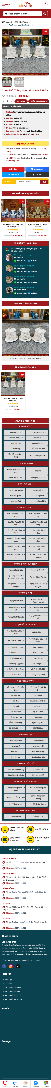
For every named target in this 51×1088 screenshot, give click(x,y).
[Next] (45, 52)
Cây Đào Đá (38, 658)
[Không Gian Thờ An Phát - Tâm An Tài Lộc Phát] (25, 4)
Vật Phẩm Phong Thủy (26, 625)
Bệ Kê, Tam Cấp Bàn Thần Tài (38, 556)
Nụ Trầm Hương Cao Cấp (38, 789)
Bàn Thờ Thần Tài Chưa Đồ (16, 556)
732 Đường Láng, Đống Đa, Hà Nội (25, 862)
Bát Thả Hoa (38, 653)
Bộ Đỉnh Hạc (16, 695)
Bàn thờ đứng (16, 443)
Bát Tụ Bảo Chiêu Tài (16, 640)
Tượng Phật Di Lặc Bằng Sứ (38, 608)
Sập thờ (38, 471)
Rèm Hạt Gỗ (38, 770)
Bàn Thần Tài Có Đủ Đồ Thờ (16, 531)
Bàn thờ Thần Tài (26, 508)
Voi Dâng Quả (38, 664)
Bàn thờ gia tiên (16, 432)
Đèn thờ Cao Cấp (38, 757)
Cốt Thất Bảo (16, 675)
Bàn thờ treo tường (38, 432)
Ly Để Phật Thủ (38, 723)
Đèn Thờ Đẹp (26, 734)
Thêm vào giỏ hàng (39, 101)
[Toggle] (48, 426)
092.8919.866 (21, 282)
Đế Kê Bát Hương (16, 728)
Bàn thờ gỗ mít (38, 496)
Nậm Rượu (38, 717)
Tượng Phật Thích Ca (16, 617)
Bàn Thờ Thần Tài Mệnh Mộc (16, 539)
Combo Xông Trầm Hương (38, 797)
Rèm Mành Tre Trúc (16, 775)
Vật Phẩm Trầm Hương (27, 781)
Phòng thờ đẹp (26, 463)
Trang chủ (8, 22)
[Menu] (7, 5)
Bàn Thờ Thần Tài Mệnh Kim (38, 531)
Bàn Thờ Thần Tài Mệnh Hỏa (16, 548)
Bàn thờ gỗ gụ (38, 490)
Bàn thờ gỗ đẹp (27, 484)
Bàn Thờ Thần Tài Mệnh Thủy (38, 539)
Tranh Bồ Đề (38, 817)
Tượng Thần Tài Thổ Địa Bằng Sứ (38, 585)
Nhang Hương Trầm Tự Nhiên (16, 789)
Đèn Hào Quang (38, 752)
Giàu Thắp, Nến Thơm (15, 669)
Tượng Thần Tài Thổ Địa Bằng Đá (15, 585)
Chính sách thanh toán (13, 995)
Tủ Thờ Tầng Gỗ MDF (38, 455)
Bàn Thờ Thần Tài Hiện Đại (38, 515)
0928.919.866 (21, 261)
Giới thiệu (8, 980)
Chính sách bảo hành (13, 987)
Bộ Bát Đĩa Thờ (16, 717)
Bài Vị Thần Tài (38, 632)
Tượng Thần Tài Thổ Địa (26, 564)
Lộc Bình (16, 706)
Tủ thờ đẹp (16, 449)
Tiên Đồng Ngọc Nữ (16, 664)
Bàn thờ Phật (38, 438)
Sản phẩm (8, 984)
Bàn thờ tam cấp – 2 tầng (16, 455)
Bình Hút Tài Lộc (15, 653)
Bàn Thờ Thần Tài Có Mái (16, 523)
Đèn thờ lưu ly (38, 741)
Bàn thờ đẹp (26, 426)
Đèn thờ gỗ (16, 746)
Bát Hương (38, 695)
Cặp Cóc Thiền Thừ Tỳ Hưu (16, 632)
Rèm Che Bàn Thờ (26, 763)
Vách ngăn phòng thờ (38, 478)
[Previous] (6, 52)
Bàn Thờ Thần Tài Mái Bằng (38, 523)
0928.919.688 (21, 271)
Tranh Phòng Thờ (27, 811)
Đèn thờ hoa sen (16, 741)
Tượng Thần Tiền (38, 570)
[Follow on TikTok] (18, 966)
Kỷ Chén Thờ (38, 712)
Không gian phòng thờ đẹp (16, 471)
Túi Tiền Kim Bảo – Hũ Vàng (38, 640)
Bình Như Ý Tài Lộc (15, 647)
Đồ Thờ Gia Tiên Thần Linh (15, 688)
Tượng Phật (26, 593)
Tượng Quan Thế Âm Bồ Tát (38, 617)
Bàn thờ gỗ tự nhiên (38, 501)
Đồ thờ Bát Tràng (21, 22)
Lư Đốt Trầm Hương (38, 804)
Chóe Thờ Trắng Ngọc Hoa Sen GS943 (13, 399)
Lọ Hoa (16, 701)
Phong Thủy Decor (38, 675)
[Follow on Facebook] (4, 966)
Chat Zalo (34, 261)
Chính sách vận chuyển (13, 999)
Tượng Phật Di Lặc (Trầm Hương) (38, 600)
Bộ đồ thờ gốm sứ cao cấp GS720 (38, 226)
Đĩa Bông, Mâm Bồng (38, 701)
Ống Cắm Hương (15, 723)
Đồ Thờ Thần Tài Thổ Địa (38, 688)
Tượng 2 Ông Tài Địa (38, 577)
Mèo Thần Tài (38, 647)
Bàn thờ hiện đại (38, 443)
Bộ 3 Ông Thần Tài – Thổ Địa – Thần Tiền (16, 577)
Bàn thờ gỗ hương (16, 490)
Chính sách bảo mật (12, 991)
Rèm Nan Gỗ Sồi (38, 775)
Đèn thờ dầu (16, 752)
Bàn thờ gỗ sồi (15, 496)
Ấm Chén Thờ (16, 712)
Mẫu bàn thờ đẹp (38, 449)
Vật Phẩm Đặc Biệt (38, 669)
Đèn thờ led (15, 757)
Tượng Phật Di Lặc (16, 570)
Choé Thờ (38, 706)
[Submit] (45, 13)
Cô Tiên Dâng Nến (16, 658)
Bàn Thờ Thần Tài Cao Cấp (16, 515)
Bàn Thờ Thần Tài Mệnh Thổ (38, 548)
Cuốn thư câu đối (16, 478)
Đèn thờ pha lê (38, 746)
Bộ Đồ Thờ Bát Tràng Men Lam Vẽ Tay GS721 (13, 226)
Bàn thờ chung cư (16, 438)
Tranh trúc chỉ (15, 817)
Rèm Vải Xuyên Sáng (16, 770)
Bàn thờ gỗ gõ (16, 501)
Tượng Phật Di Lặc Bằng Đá (15, 608)
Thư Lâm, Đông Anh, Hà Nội (22, 922)
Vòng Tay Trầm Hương (16, 797)
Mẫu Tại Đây (43, 155)
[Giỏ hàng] (46, 4)
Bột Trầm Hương (15, 804)
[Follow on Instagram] (11, 966)
